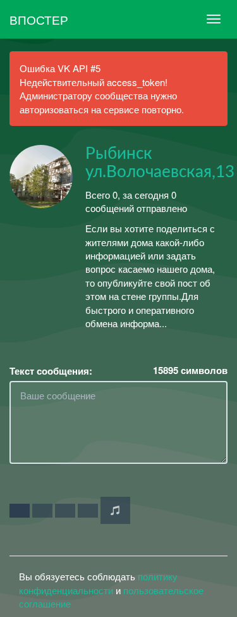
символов (190, 370)
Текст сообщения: (50, 371)
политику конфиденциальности (98, 583)
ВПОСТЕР (38, 19)
